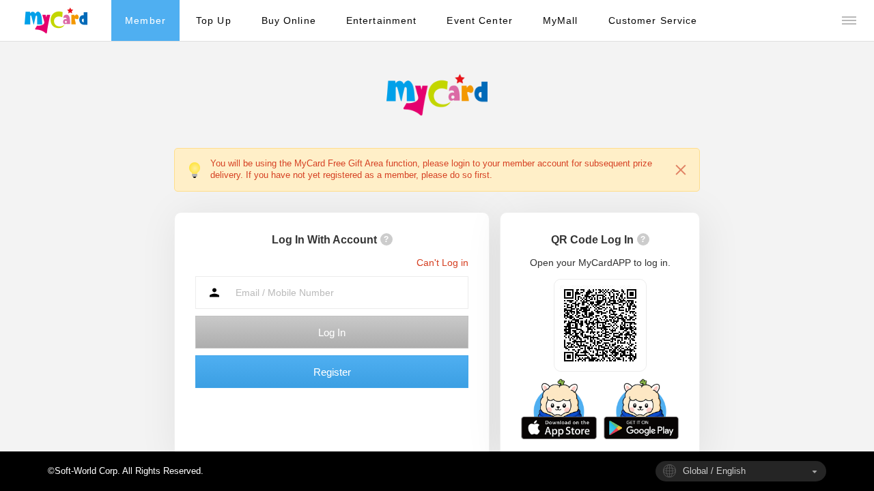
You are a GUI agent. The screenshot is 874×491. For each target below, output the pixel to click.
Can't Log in (442, 262)
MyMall (560, 20)
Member (145, 20)
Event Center (479, 20)
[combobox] (741, 471)
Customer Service (653, 20)
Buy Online (289, 20)
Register (332, 372)
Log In (332, 332)
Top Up (213, 20)
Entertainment (381, 20)
